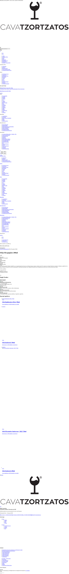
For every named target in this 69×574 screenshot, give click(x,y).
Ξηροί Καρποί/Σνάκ (5, 148)
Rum (3, 103)
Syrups (3, 120)
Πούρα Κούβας (4, 125)
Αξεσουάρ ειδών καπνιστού (7, 130)
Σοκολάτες (4, 147)
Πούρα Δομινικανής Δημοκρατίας (8, 126)
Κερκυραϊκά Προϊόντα (6, 222)
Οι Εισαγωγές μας (3, 88)
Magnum (3, 82)
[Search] (1, 50)
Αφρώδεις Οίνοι (5, 56)
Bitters (3, 119)
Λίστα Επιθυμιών (5, 239)
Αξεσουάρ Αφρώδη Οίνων (6, 70)
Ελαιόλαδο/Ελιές (5, 136)
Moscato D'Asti (4, 68)
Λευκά (3, 78)
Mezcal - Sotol (4, 102)
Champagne (4, 66)
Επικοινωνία (4, 240)
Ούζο (3, 111)
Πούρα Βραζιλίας (5, 124)
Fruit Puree (4, 117)
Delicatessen (4, 61)
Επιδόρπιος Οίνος (5, 75)
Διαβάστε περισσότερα (13, 344)
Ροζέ (3, 79)
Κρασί (3, 57)
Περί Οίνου (4, 559)
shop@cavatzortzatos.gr (35, 514)
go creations (27, 570)
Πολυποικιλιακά (15, 88)
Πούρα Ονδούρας (5, 128)
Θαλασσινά (4, 138)
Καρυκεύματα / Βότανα (6, 139)
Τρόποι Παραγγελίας (5, 552)
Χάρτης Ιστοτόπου (5, 555)
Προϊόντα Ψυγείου (5, 143)
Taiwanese (4, 105)
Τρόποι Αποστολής (5, 553)
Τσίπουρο (3, 112)
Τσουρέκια (4, 146)
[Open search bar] (0, 47)
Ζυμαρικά (4, 137)
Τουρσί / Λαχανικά (5, 145)
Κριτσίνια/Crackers (5, 224)
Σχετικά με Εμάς (5, 241)
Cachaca (3, 98)
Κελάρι (1, 235)
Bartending (4, 59)
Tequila (3, 106)
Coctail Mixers (4, 116)
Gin (2, 99)
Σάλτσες (3, 144)
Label (1, 571)
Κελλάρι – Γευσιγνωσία (6, 558)
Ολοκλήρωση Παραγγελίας (7, 565)
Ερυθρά (3, 77)
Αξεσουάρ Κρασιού (5, 83)
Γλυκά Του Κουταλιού (6, 135)
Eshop (3, 563)
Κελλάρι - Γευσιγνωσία (6, 62)
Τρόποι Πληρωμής (5, 554)
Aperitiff (3, 96)
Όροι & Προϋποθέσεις (6, 551)
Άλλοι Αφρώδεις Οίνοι (6, 69)
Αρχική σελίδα (2, 249)
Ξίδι (3, 142)
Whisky (3, 109)
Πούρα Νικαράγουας (5, 127)
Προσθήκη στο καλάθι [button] (15, 304)
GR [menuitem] (2, 54)
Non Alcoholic (4, 178)
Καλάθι (3, 564)
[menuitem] (2, 53)
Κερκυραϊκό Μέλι (5, 223)
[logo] (34, 30)
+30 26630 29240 (26, 514)
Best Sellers (4, 76)
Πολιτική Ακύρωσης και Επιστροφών (8, 550)
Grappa (3, 100)
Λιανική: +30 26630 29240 (5, 514)
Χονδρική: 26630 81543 (16, 514)
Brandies (3, 97)
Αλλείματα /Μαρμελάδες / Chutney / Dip (9, 134)
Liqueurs (3, 101)
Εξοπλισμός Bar (5, 203)
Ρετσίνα (3, 80)
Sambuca (3, 104)
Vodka (3, 108)
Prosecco (3, 67)
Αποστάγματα (4, 110)
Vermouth (3, 107)
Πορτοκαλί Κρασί (5, 81)
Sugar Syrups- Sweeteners (6, 118)
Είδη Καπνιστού (5, 60)
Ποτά (3, 58)
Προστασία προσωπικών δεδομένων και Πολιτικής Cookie (12, 549)
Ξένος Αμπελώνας (21, 88)
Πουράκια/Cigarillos (5, 129)
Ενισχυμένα (4, 166)
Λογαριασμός (4, 556)
